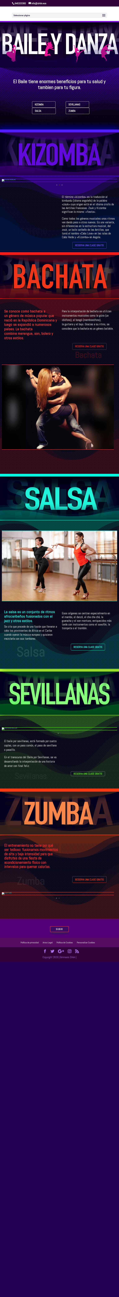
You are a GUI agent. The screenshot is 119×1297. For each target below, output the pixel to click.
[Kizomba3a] (8, 179)
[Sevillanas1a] (9, 727)
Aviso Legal (48, 942)
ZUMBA (71, 110)
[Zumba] (6, 892)
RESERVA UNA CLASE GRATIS (89, 245)
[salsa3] (59, 600)
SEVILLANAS (74, 104)
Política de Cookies (65, 942)
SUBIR (59, 929)
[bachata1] (58, 448)
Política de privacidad (30, 942)
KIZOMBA (39, 104)
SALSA (38, 110)
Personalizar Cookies (86, 942)
